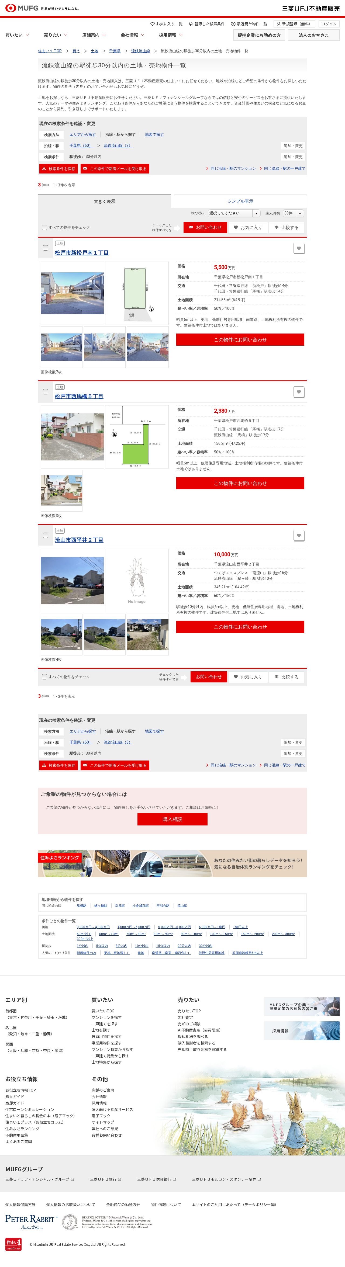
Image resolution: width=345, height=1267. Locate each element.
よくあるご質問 (18, 1141)
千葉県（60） (81, 145)
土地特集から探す (107, 1062)
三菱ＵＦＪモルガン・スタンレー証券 (224, 1179)
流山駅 (182, 906)
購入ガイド (14, 1096)
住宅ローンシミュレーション (29, 1109)
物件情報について (166, 1204)
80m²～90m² (163, 934)
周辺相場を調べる (193, 1036)
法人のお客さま (314, 35)
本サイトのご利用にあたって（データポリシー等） (235, 1204)
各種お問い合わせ (107, 1135)
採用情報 (167, 35)
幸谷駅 (120, 906)
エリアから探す (83, 134)
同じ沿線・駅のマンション (233, 168)
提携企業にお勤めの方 (259, 35)
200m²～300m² (283, 934)
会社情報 (129, 35)
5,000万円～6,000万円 (174, 927)
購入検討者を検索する (197, 1043)
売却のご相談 (189, 1023)
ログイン (329, 23)
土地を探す (101, 1030)
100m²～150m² (221, 934)
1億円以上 (240, 927)
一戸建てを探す (105, 1023)
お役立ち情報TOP (20, 1090)
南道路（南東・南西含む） (171, 953)
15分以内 (163, 946)
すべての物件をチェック (69, 227)
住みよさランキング (22, 1128)
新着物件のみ (86, 953)
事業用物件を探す (107, 1043)
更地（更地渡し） (117, 953)
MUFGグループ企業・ (294, 1006)
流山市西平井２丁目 (79, 540)
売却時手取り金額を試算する (202, 1049)
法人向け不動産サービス (112, 1109)
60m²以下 (84, 934)
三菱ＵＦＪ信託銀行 (154, 1179)
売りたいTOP (189, 1010)
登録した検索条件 (210, 23)
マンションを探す (107, 1017)
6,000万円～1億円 (212, 927)
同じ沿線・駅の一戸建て (285, 168)
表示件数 (276, 213)
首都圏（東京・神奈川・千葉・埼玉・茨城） (37, 1014)
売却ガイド (14, 1103)
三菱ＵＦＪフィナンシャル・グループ (37, 1179)
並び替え (201, 213)
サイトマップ (103, 1122)
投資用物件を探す (107, 1036)
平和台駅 (163, 906)
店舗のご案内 (103, 1090)
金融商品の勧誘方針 (123, 1204)
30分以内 (205, 946)
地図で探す (154, 134)
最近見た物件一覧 (252, 23)
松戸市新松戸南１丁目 (82, 252)
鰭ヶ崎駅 (100, 906)
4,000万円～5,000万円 (134, 927)
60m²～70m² (109, 934)
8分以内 (121, 946)
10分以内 (142, 946)
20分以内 (184, 946)
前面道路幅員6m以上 (247, 953)
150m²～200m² (252, 934)
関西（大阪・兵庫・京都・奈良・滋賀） (35, 1047)
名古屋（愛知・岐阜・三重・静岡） (29, 1031)
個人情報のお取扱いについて (70, 1204)
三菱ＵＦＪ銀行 (103, 1179)
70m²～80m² (136, 934)
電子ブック (101, 1115)
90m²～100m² (191, 934)
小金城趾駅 (141, 906)
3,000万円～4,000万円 (93, 927)
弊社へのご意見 (105, 1128)
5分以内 (102, 946)
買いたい (14, 35)
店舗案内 (90, 35)
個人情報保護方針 (20, 1204)
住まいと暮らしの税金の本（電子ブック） (41, 1115)
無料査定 (185, 1017)
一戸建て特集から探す (110, 1055)
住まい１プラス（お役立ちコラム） (35, 1122)
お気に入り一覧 (169, 23)
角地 (141, 953)
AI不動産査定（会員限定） (200, 1030)
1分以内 (82, 946)
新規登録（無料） (297, 23)
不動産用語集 (16, 1135)
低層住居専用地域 (212, 953)
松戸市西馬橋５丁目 (79, 396)
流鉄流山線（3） (118, 145)
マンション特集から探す (112, 1049)
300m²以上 (85, 939)
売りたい (52, 35)
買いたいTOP (103, 1010)
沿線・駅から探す (120, 134)
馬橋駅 (82, 906)
